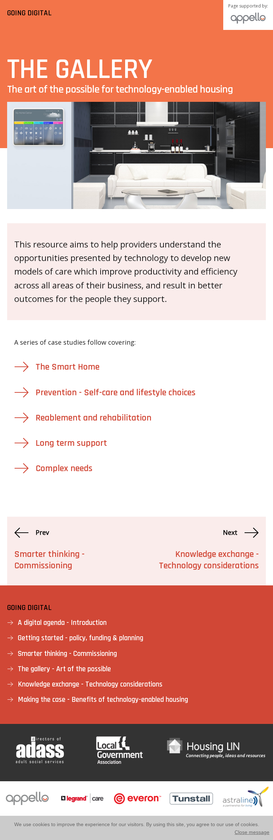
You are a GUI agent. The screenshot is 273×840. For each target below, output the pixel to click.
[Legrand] (82, 811)
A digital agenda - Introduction (62, 622)
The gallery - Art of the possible (64, 669)
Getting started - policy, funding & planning (80, 638)
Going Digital (29, 607)
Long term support (71, 443)
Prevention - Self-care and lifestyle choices (116, 392)
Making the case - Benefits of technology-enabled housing (103, 699)
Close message (252, 832)
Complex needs (64, 468)
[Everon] (136, 811)
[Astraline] (245, 811)
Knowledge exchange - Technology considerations (209, 559)
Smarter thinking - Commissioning (49, 559)
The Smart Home (68, 367)
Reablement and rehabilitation (93, 418)
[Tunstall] (191, 811)
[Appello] (27, 811)
